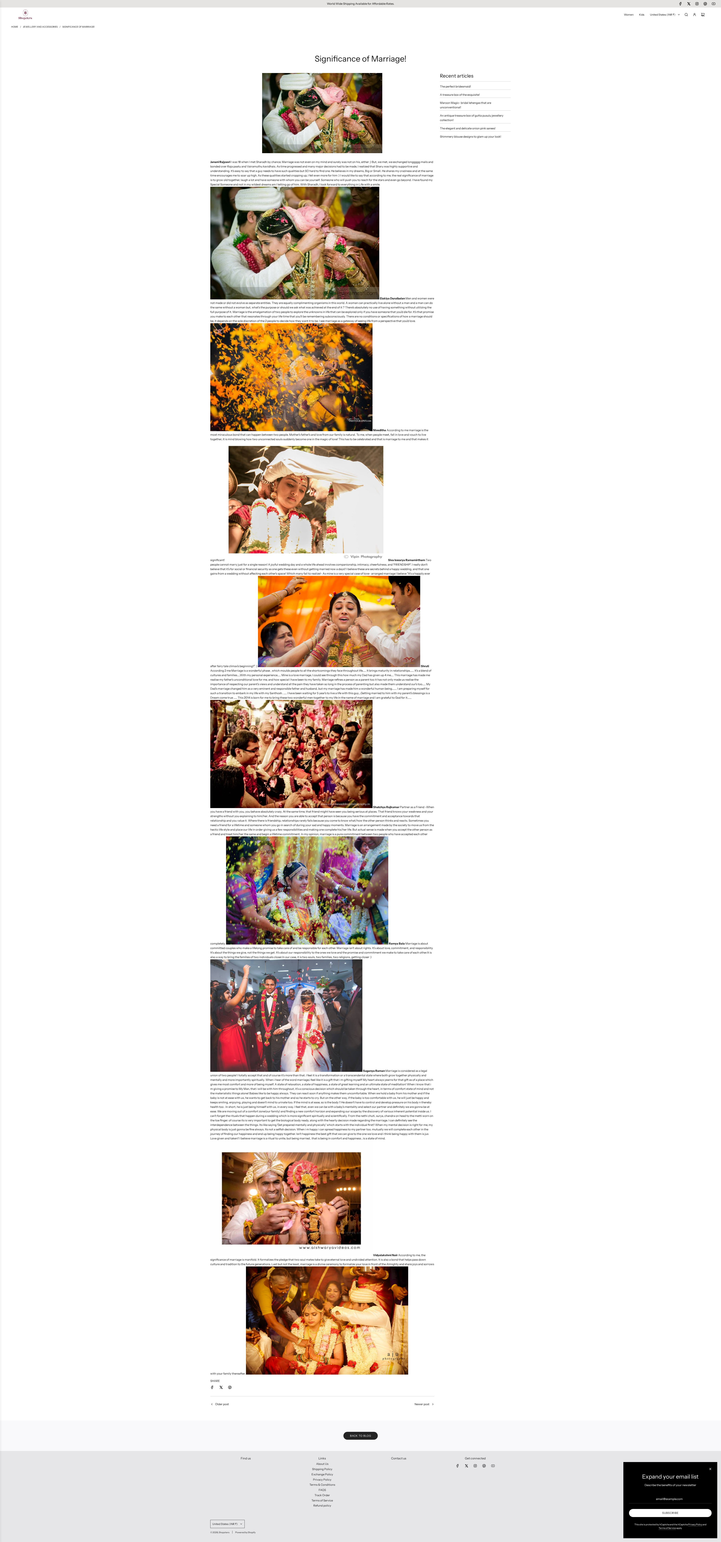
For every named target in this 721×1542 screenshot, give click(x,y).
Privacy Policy (695, 1524)
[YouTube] (713, 4)
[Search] (686, 15)
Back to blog (360, 1435)
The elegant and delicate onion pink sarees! (467, 128)
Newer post (422, 1404)
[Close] (710, 1469)
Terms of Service (667, 1528)
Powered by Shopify (245, 1532)
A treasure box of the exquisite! (460, 94)
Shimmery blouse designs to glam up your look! (470, 136)
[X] (689, 4)
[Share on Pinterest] (230, 1388)
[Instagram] (697, 4)
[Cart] (703, 15)
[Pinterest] (705, 4)
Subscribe (670, 1513)
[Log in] (694, 15)
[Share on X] (221, 1388)
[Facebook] (680, 4)
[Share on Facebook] (212, 1388)
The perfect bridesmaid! (455, 86)
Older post (222, 1404)
